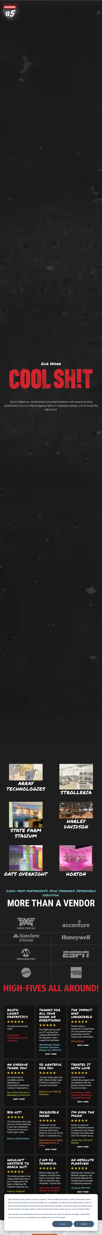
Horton (76, 873)
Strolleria (76, 792)
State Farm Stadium (25, 833)
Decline (84, 1224)
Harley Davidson (76, 824)
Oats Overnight (26, 873)
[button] (61, 13)
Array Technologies (26, 786)
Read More (51, 1054)
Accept (62, 1224)
